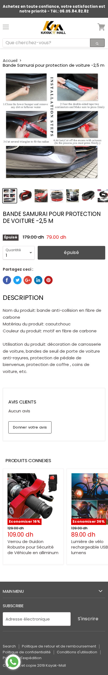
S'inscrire (88, 619)
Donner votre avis (30, 427)
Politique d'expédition (22, 658)
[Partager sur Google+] (28, 280)
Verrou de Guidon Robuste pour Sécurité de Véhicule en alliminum (32, 547)
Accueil (10, 60)
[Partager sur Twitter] (17, 280)
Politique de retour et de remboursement (59, 646)
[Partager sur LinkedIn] (38, 280)
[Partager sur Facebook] (7, 280)
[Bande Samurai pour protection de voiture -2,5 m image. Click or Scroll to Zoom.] (54, 129)
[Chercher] (97, 43)
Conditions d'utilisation (77, 652)
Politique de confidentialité (27, 652)
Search (9, 646)
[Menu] (6, 25)
